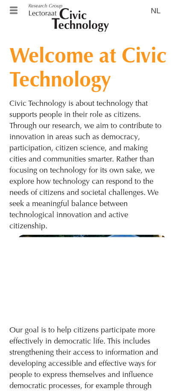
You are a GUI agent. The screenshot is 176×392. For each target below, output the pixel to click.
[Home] (88, 8)
